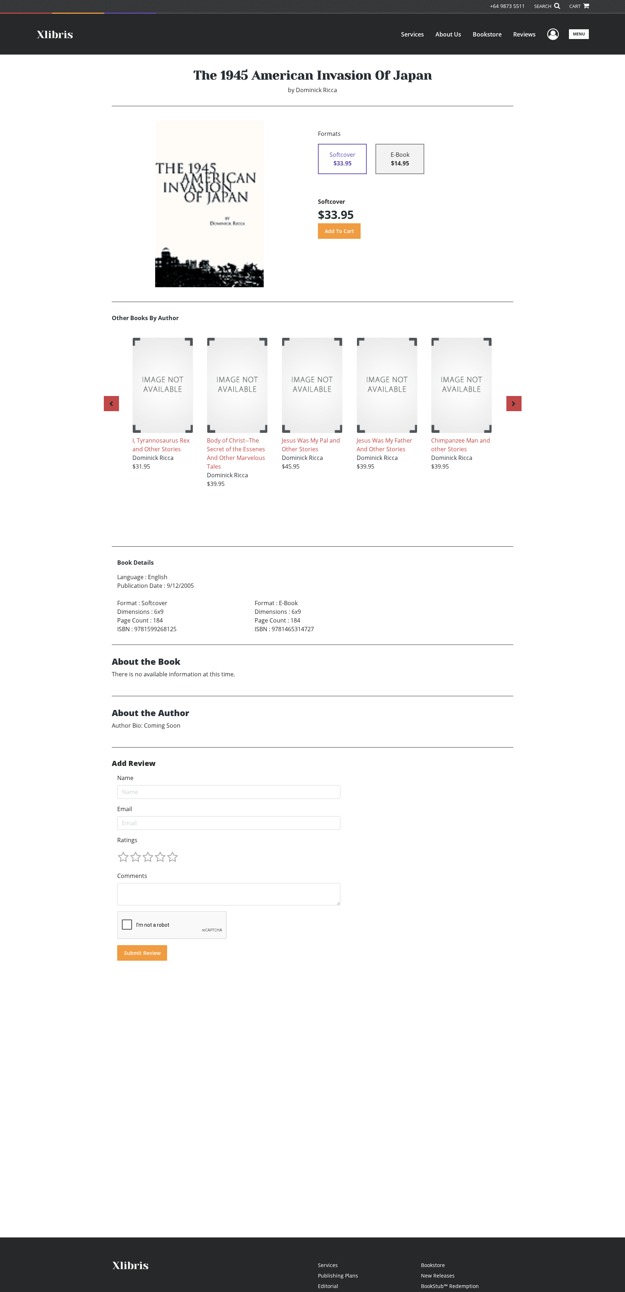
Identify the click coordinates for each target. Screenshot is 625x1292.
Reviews (524, 34)
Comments (132, 876)
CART (575, 6)
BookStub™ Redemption (450, 1286)
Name (125, 778)
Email (124, 809)
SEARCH (543, 6)
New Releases (438, 1275)
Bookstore (487, 34)
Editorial (328, 1286)
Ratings (127, 840)
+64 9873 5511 (507, 6)
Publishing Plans (338, 1275)
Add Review (134, 763)
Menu (579, 33)
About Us (448, 34)
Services (412, 34)
